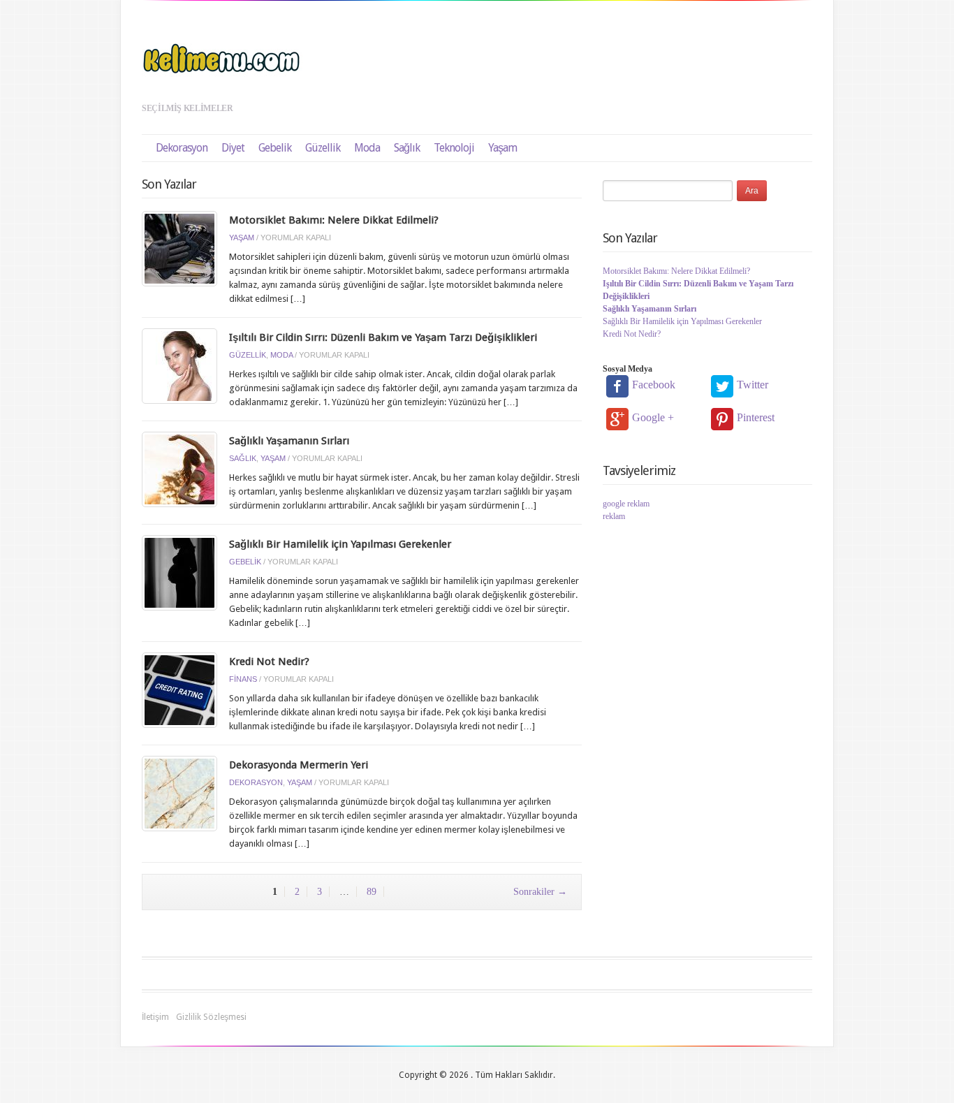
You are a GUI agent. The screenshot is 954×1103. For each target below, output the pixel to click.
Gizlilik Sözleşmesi (211, 1017)
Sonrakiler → (540, 891)
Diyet (232, 147)
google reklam (626, 504)
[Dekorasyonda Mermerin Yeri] (179, 792)
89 (371, 891)
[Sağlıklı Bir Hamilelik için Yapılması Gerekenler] (179, 572)
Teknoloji (454, 147)
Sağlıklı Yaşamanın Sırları (289, 440)
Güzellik (322, 147)
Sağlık (407, 147)
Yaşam (502, 147)
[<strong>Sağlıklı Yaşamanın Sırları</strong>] (179, 468)
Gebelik (274, 147)
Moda (367, 147)
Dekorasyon (181, 147)
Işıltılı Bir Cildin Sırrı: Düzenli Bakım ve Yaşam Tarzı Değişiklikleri (383, 337)
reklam (614, 516)
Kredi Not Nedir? (269, 661)
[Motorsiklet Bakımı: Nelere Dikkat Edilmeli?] (179, 247)
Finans (243, 679)
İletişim (155, 1017)
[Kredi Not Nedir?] (179, 689)
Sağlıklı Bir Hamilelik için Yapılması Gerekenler (340, 544)
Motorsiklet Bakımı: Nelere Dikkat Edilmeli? (334, 220)
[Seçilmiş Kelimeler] (222, 58)
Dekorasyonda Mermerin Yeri (298, 765)
